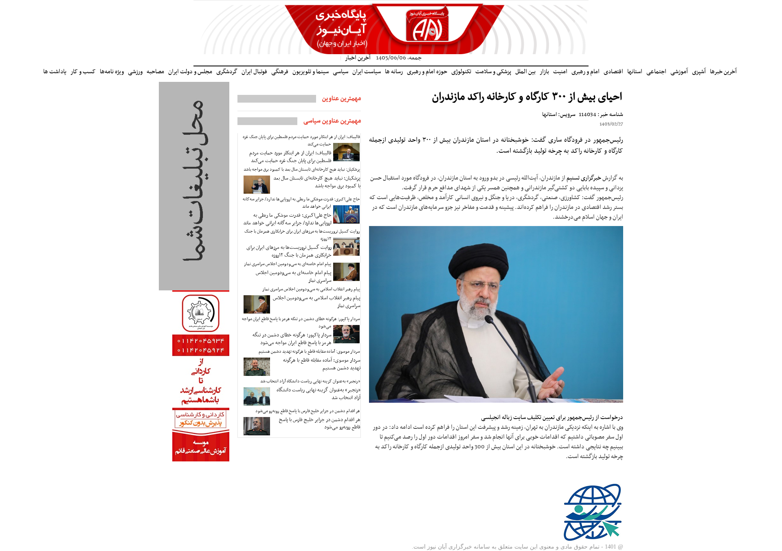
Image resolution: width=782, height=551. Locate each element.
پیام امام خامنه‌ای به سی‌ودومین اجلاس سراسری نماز (287, 264)
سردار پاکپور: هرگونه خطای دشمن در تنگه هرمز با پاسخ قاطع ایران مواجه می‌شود (301, 322)
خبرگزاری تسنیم (584, 178)
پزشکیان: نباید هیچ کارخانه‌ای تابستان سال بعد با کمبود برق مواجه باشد (302, 169)
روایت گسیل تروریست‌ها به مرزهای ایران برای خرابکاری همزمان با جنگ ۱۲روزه (302, 235)
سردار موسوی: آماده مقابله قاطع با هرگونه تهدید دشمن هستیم (309, 352)
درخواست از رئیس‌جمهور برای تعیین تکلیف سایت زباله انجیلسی (552, 417)
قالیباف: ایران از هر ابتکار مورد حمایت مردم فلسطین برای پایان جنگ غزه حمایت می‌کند (301, 140)
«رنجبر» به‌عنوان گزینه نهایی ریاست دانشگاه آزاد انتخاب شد (310, 381)
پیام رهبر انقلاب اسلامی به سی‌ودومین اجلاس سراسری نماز (311, 289)
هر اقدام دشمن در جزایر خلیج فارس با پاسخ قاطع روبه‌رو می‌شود (307, 411)
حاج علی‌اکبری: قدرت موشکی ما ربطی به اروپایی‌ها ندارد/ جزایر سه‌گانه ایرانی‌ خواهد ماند (301, 203)
